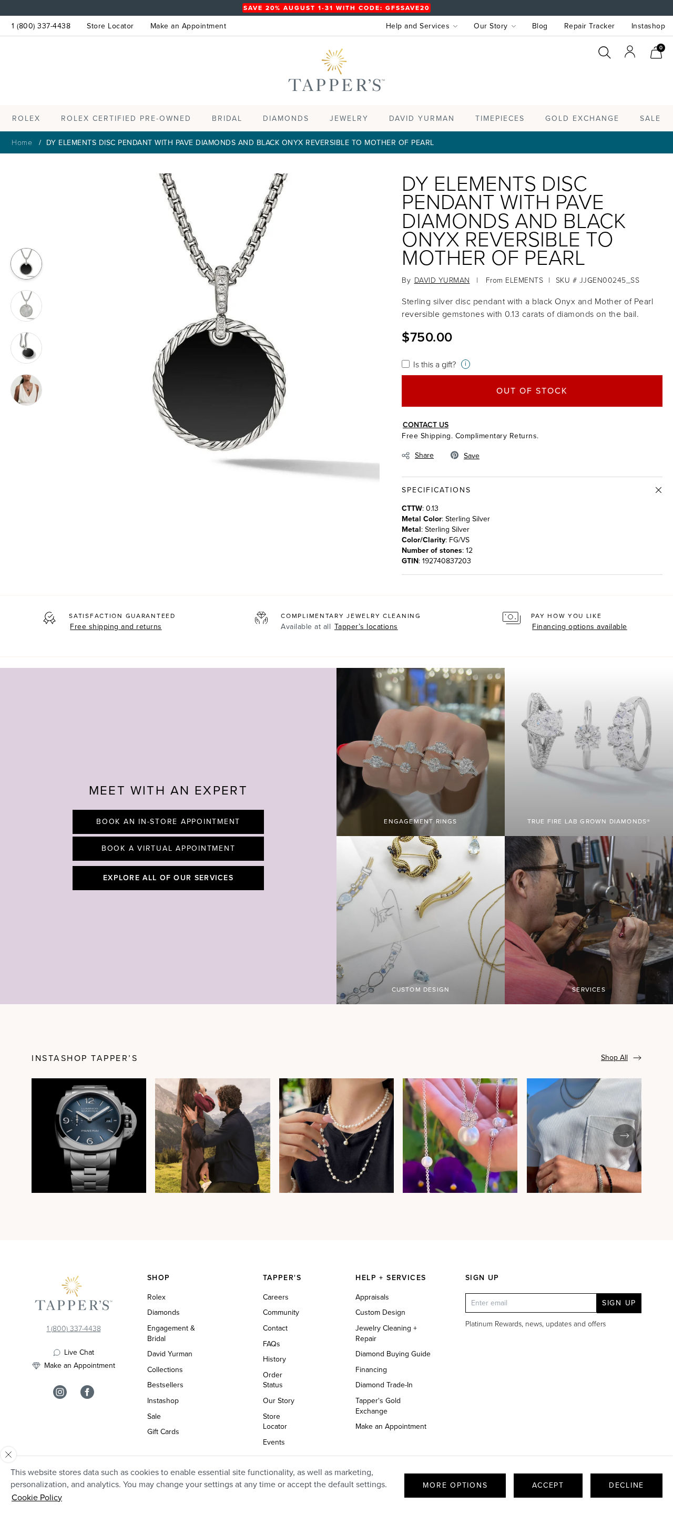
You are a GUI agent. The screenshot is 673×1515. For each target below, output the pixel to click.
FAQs (271, 1344)
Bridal (227, 118)
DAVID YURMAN (442, 280)
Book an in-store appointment (168, 821)
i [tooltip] (465, 363)
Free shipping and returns (116, 626)
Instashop (648, 26)
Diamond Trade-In (384, 1385)
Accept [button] (548, 1485)
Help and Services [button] (418, 26)
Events (274, 1442)
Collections (165, 1370)
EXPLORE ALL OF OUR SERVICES (168, 877)
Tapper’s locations (366, 626)
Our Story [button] (491, 26)
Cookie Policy (37, 1497)
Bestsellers (165, 1385)
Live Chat (79, 1352)
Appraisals (372, 1297)
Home (22, 142)
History (274, 1359)
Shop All (614, 1057)
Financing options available (579, 626)
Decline (626, 1485)
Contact (275, 1328)
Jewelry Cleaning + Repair (386, 1333)
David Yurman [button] (422, 118)
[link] (656, 51)
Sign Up (619, 1302)
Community (281, 1312)
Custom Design (421, 989)
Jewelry (349, 118)
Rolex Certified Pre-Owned (126, 118)
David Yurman (169, 1354)
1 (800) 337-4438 (41, 26)
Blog (540, 26)
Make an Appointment (188, 26)
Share (424, 455)
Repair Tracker (589, 26)
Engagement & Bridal (171, 1333)
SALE (650, 118)
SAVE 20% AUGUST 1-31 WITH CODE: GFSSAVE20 (336, 8)
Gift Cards (163, 1432)
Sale (154, 1416)
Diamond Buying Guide (393, 1354)
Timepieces (500, 118)
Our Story (278, 1401)
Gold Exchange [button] (582, 118)
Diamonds (286, 118)
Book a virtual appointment (168, 848)
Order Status (273, 1380)
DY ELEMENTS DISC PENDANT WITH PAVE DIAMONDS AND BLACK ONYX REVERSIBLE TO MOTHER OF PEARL (240, 142)
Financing (371, 1370)
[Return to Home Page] (74, 1295)
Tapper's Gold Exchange (378, 1406)
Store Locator (110, 26)
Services (589, 989)
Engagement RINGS (420, 821)
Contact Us (425, 424)
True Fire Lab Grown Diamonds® (589, 821)
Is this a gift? (434, 364)
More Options (455, 1485)
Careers (276, 1297)
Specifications (436, 490)
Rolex (623, 80)
